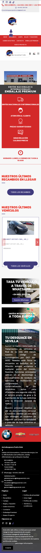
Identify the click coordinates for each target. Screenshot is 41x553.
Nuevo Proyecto (9, 515)
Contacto (6, 509)
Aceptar (8, 548)
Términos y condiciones (28, 505)
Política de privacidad (31, 495)
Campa (5, 501)
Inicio (5, 495)
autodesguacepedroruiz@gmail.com (14, 10)
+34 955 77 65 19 (10, 465)
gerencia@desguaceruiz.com (14, 487)
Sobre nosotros (9, 506)
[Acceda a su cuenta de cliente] (11, 31)
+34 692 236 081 (24, 5)
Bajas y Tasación (9, 504)
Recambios (7, 498)
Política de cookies (30, 501)
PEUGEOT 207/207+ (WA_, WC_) (15, 239)
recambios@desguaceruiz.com (15, 483)
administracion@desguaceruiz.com (16, 478)
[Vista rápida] (37, 224)
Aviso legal (28, 498)
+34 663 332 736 (10, 469)
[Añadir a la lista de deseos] (37, 220)
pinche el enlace (9, 543)
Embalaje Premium (10, 512)
